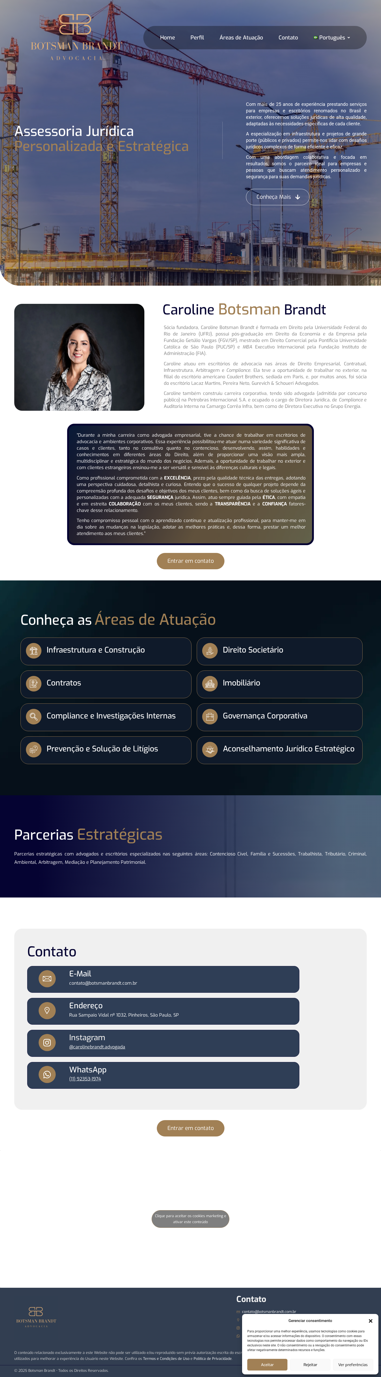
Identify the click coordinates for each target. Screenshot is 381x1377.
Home (167, 37)
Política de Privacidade (213, 1358)
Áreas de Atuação (241, 37)
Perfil (197, 37)
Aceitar (267, 1364)
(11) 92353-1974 (85, 1079)
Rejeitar (310, 1364)
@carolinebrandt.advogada (97, 1047)
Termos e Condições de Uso (166, 1358)
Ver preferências (353, 1364)
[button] (370, 1321)
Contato (288, 37)
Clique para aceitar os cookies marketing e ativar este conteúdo (190, 1219)
